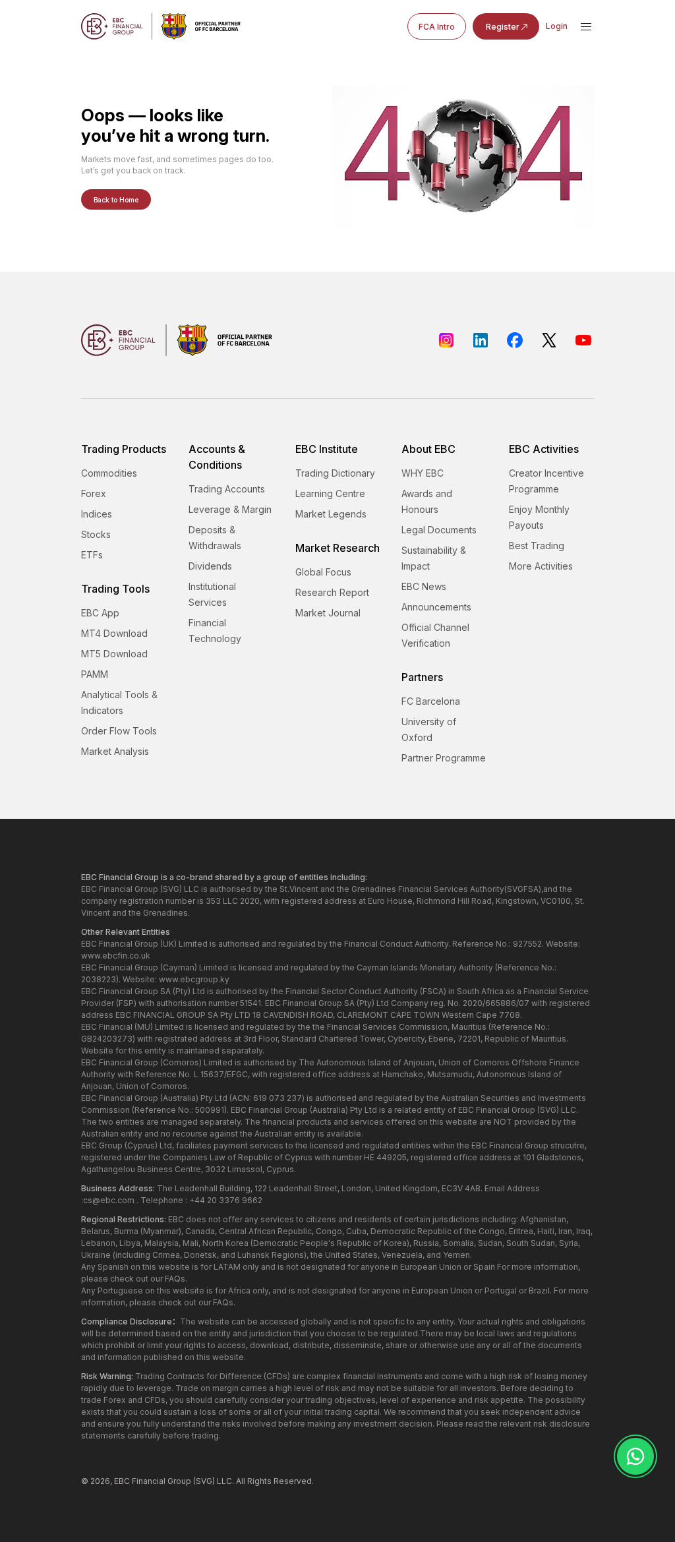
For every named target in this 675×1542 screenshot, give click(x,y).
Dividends (210, 566)
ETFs (92, 554)
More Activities (541, 566)
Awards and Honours (426, 501)
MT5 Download (114, 653)
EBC (122, 1481)
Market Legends (331, 513)
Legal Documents (439, 529)
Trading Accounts (227, 488)
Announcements (436, 606)
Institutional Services (212, 594)
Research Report (332, 592)
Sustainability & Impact (433, 558)
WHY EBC (422, 473)
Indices (96, 513)
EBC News (423, 586)
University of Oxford (428, 729)
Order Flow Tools (119, 730)
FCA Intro (437, 27)
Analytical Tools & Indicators (119, 702)
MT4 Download (114, 633)
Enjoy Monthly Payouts (539, 517)
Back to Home (116, 200)
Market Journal (328, 612)
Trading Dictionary (335, 473)
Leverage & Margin (230, 509)
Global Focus (323, 572)
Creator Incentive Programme (546, 480)
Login (557, 26)
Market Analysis (115, 751)
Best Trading (536, 545)
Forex (93, 493)
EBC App (100, 612)
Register (502, 27)
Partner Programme (443, 757)
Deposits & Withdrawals (215, 537)
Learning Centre (330, 493)
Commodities (109, 473)
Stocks (96, 534)
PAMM (94, 674)
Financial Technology (215, 630)
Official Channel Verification (435, 635)
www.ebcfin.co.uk (115, 956)
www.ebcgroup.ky (194, 979)
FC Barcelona (430, 701)
